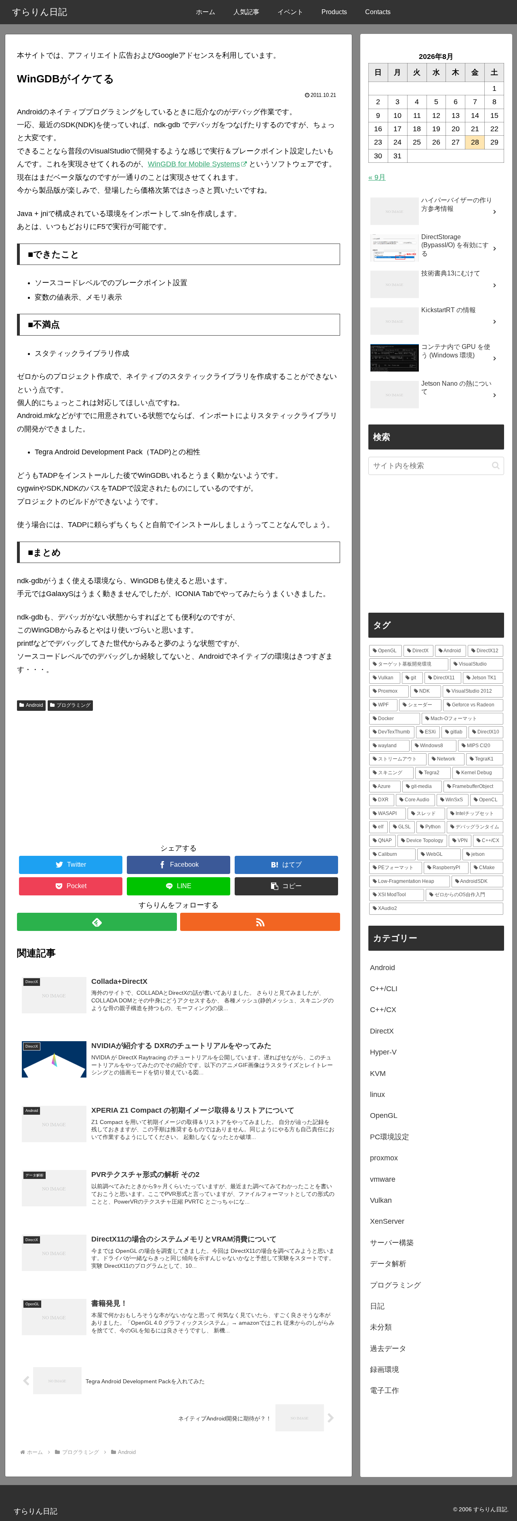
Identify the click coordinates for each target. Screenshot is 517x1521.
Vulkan (381, 1200)
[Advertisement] (178, 774)
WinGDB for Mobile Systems (194, 164)
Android (34, 705)
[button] (286, 886)
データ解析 (388, 1264)
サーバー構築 (392, 1243)
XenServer (387, 1221)
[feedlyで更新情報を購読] (97, 922)
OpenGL (383, 1115)
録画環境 (384, 1370)
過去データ (388, 1349)
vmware (382, 1179)
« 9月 (377, 177)
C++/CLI (383, 989)
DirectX (382, 1031)
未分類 (381, 1327)
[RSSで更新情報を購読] (260, 922)
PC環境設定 (389, 1137)
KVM (378, 1073)
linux (377, 1094)
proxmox (384, 1158)
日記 (377, 1306)
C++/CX (383, 1010)
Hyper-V (383, 1052)
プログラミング (73, 705)
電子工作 (384, 1391)
